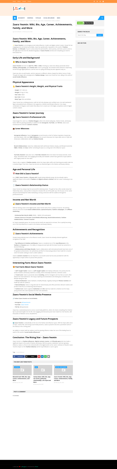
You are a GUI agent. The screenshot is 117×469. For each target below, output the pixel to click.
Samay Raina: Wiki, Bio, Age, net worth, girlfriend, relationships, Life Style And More (42, 379)
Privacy (29, 1)
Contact (24, 1)
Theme (36, 466)
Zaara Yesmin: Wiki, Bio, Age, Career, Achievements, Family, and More (63, 378)
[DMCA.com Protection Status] (85, 24)
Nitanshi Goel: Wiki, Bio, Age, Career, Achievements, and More (21, 378)
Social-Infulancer (21, 20)
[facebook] (94, 1)
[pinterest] (103, 1)
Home (14, 1)
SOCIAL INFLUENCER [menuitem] (48, 18)
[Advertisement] (43, 448)
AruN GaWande (18, 31)
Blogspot (24, 466)
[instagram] (100, 1)
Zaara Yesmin (25, 304)
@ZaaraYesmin (26, 302)
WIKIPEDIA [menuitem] (30, 18)
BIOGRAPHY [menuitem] (21, 18)
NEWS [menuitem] (58, 18)
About (18, 1)
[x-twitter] (97, 1)
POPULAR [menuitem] (38, 18)
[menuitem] (15, 18)
